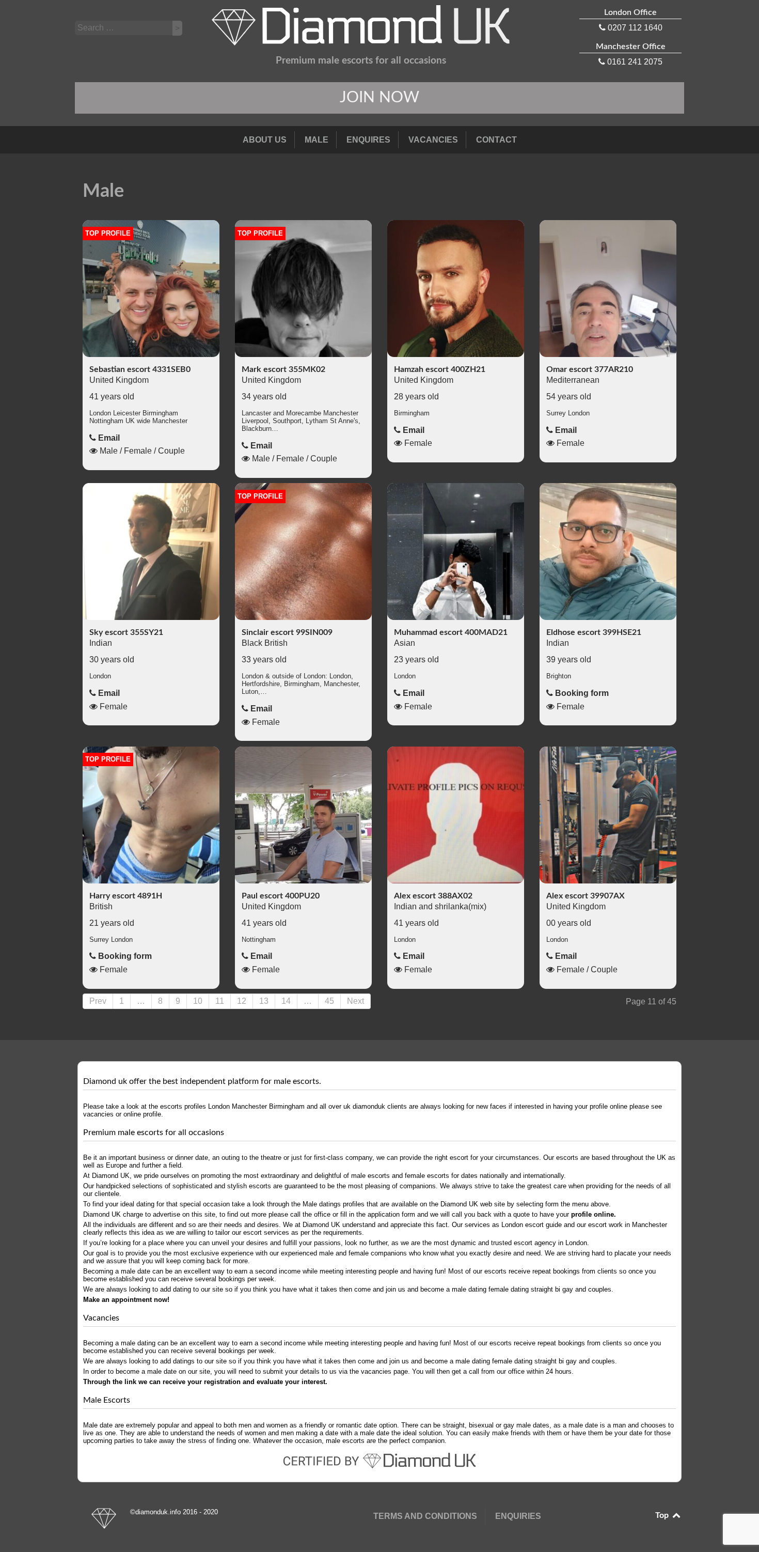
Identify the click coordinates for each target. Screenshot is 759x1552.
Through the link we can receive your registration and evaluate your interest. (205, 1382)
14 (286, 1001)
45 (329, 1001)
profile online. (593, 1214)
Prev (97, 1001)
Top (663, 1515)
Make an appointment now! (126, 1299)
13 (263, 1001)
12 (241, 1001)
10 (197, 1001)
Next (355, 1001)
